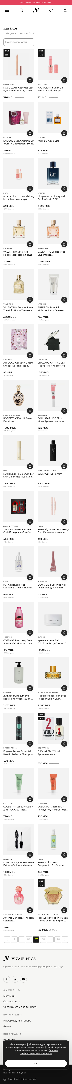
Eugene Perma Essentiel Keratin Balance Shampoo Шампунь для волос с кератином (17, 753)
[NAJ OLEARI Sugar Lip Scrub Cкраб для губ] (53, 64)
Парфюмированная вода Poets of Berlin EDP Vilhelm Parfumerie (52, 697)
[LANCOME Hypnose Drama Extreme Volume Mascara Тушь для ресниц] (18, 839)
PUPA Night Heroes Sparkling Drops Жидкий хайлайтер (17, 586)
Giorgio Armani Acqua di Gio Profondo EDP (51, 198)
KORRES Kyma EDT (48, 140)
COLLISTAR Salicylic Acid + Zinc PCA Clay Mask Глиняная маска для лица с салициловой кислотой (18, 808)
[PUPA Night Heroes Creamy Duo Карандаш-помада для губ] (53, 506)
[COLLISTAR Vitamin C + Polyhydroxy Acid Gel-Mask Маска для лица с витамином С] (53, 783)
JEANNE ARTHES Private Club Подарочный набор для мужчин (17, 531)
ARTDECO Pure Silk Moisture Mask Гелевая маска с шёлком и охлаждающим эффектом (52, 309)
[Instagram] (15, 979)
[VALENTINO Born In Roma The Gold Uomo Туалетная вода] (18, 284)
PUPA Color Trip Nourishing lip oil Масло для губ (18, 198)
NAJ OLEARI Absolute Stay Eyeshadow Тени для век (18, 89)
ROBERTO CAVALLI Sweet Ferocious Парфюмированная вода (17, 420)
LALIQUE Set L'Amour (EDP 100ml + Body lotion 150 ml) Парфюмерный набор (18, 142)
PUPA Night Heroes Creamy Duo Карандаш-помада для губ (53, 531)
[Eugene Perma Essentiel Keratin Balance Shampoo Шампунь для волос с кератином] (18, 728)
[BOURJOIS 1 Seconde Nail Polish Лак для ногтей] (53, 561)
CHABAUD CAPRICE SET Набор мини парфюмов (51, 364)
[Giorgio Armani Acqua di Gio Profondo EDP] (53, 173)
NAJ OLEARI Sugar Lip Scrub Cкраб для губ (50, 89)
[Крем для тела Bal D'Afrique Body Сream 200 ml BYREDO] (53, 617)
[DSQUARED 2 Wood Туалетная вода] (53, 728)
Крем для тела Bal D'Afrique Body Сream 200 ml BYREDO (53, 642)
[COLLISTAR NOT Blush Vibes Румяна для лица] (53, 395)
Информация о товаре (17, 1020)
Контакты (9, 1039)
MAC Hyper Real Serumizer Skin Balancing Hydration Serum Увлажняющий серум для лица (18, 475)
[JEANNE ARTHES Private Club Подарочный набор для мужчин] (18, 506)
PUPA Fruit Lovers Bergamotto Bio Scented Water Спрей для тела (51, 864)
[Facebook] (6, 979)
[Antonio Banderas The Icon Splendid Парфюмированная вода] (18, 894)
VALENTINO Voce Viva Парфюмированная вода (17, 253)
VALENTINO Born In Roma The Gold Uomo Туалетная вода (18, 309)
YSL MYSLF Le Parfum (50, 473)
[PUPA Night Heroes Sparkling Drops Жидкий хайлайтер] (18, 561)
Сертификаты (11, 1001)
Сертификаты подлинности (20, 1006)
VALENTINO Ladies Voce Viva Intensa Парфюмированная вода (52, 253)
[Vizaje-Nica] (36, 10)
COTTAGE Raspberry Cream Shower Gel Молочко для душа (18, 642)
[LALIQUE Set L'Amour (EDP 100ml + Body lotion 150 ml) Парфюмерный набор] (18, 117)
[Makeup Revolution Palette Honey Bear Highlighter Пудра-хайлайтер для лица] (53, 894)
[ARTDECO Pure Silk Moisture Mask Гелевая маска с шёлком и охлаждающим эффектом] (53, 284)
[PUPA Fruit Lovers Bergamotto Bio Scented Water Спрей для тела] (53, 839)
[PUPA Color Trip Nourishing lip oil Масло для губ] (18, 173)
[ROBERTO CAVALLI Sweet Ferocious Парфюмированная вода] (18, 395)
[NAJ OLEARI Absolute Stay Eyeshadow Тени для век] (18, 64)
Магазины (9, 996)
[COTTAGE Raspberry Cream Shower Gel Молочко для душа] (18, 617)
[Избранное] (50, 10)
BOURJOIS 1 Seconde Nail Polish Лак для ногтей (52, 586)
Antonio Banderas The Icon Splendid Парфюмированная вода (18, 919)
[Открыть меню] (7, 10)
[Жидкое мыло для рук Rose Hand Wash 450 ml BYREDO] (18, 672)
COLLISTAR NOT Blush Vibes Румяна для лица (51, 420)
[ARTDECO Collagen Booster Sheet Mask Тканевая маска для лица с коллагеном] (18, 339)
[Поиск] (21, 10)
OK (36, 1063)
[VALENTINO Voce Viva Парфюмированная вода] (18, 228)
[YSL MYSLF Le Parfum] (53, 450)
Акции (7, 1026)
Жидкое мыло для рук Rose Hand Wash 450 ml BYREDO (17, 697)
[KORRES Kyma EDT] (53, 117)
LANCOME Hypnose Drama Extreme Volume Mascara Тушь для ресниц (18, 864)
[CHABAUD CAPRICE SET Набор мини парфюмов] (53, 339)
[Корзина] (65, 10)
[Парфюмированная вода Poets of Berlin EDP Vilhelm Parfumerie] (53, 672)
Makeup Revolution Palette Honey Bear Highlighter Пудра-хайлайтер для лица (53, 919)
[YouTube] (23, 979)
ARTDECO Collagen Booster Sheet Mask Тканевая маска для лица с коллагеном (18, 364)
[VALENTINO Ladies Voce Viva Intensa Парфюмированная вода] (53, 228)
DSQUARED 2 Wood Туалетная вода (49, 753)
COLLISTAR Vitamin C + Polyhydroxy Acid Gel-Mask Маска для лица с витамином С (53, 808)
